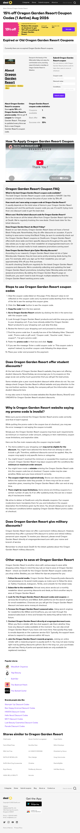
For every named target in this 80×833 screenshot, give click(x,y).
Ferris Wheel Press (9, 745)
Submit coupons (43, 2)
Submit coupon (59, 95)
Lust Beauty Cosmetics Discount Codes (21, 722)
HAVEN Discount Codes (15, 711)
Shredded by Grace (60, 751)
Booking (20, 86)
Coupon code (57, 76)
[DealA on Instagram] (8, 822)
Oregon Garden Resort (10, 78)
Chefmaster (7, 739)
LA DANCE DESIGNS (35, 751)
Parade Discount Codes (15, 726)
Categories (25, 2)
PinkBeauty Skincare (35, 769)
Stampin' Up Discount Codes (17, 704)
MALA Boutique (59, 745)
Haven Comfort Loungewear (37, 739)
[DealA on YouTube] (12, 822)
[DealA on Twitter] (4, 822)
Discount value (58, 81)
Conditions (56, 87)
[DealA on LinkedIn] (17, 822)
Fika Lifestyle (32, 757)
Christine (31, 763)
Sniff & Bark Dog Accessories (12, 763)
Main (4, 8)
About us (55, 2)
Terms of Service (8, 828)
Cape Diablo (58, 739)
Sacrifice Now (32, 745)
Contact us (51, 788)
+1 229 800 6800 (12, 815)
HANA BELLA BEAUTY (10, 775)
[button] (31, 29)
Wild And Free (7, 751)
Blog (35, 788)
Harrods (31, 775)
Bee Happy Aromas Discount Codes (20, 708)
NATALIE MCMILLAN (10, 757)
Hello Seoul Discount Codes (16, 715)
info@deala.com (11, 817)
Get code (68, 29)
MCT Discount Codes (14, 719)
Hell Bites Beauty (59, 769)
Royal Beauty (7, 769)
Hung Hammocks (59, 757)
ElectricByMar (58, 763)
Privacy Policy (18, 828)
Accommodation (11, 86)
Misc (7, 88)
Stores (34, 2)
